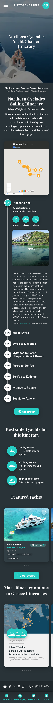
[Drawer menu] (6, 5)
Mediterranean (12, 88)
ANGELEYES (14, 544)
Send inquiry (28, 411)
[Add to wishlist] (44, 512)
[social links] (5, 686)
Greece (24, 88)
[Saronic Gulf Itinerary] (26, 619)
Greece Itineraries (38, 88)
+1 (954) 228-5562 (41, 686)
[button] (24, 565)
